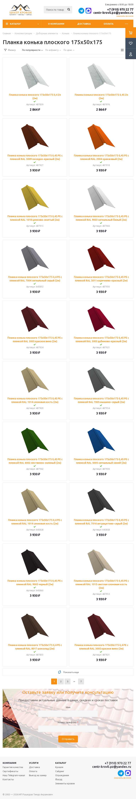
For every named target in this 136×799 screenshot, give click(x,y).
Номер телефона (68, 722)
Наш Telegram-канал (14, 775)
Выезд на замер (38, 775)
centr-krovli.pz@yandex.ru (113, 12)
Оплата (108, 23)
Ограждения (62, 775)
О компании (56, 23)
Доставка (84, 23)
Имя (68, 707)
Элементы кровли (65, 783)
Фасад (58, 779)
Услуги (33, 763)
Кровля (59, 767)
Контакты (8, 779)
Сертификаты (10, 771)
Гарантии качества (13, 767)
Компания (9, 763)
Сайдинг (59, 771)
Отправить (68, 739)
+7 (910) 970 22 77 (120, 9)
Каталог (60, 763)
